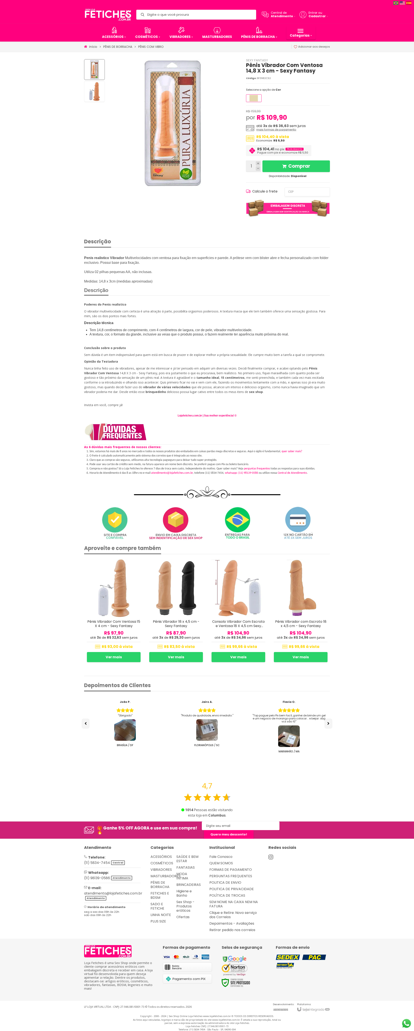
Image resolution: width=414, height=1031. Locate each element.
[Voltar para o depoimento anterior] (85, 723)
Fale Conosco (220, 856)
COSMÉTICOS (162, 863)
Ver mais (114, 657)
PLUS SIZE (158, 921)
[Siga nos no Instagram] (270, 857)
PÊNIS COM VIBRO (151, 47)
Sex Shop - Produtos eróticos (185, 906)
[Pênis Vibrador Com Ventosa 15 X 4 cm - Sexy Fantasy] (113, 612)
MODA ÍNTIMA (182, 876)
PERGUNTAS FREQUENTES (230, 876)
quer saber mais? (292, 451)
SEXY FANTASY (257, 60)
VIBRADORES (161, 869)
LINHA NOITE (161, 914)
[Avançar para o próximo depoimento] (328, 723)
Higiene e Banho (184, 893)
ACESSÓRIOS (161, 856)
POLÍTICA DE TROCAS (227, 895)
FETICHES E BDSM (160, 895)
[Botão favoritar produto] (138, 564)
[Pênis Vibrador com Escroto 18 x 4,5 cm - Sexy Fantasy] (300, 612)
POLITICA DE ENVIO (225, 882)
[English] (402, 3)
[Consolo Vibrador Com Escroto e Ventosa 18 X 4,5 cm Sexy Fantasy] (238, 612)
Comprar (299, 166)
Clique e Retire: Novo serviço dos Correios (233, 914)
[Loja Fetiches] (108, 15)
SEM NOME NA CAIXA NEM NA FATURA (233, 904)
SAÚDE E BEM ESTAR (187, 858)
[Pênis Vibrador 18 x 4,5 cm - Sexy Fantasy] (176, 612)
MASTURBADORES (165, 876)
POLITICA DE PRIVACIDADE (231, 889)
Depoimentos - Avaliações (231, 923)
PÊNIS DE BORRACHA (117, 47)
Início (93, 47)
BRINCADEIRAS (188, 884)
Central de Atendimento (292, 473)
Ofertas (183, 917)
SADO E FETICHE (157, 906)
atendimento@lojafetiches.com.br (172, 473)
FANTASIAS (185, 867)
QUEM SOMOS (221, 863)
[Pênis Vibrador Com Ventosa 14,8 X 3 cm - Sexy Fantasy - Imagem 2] (94, 91)
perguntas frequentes (257, 468)
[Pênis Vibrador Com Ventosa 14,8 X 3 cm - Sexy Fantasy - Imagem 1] (94, 69)
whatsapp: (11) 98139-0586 (241, 473)
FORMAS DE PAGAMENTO (230, 869)
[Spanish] (409, 3)
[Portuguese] (396, 3)
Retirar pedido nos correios (232, 929)
